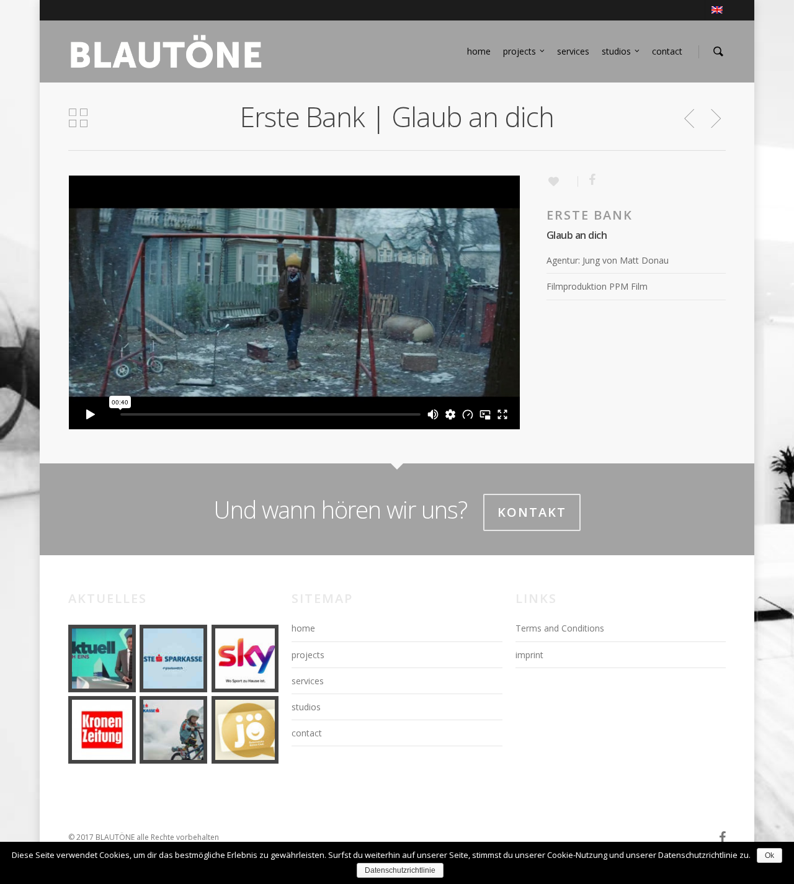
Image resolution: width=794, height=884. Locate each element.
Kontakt (531, 512)
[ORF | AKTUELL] (102, 658)
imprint (529, 655)
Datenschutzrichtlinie (400, 870)
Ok (769, 855)
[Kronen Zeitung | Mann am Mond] (102, 730)
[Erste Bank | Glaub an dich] (173, 658)
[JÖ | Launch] (245, 730)
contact (667, 51)
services (573, 51)
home (479, 51)
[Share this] (587, 181)
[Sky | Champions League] (245, 658)
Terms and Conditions (559, 628)
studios (616, 51)
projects (519, 51)
